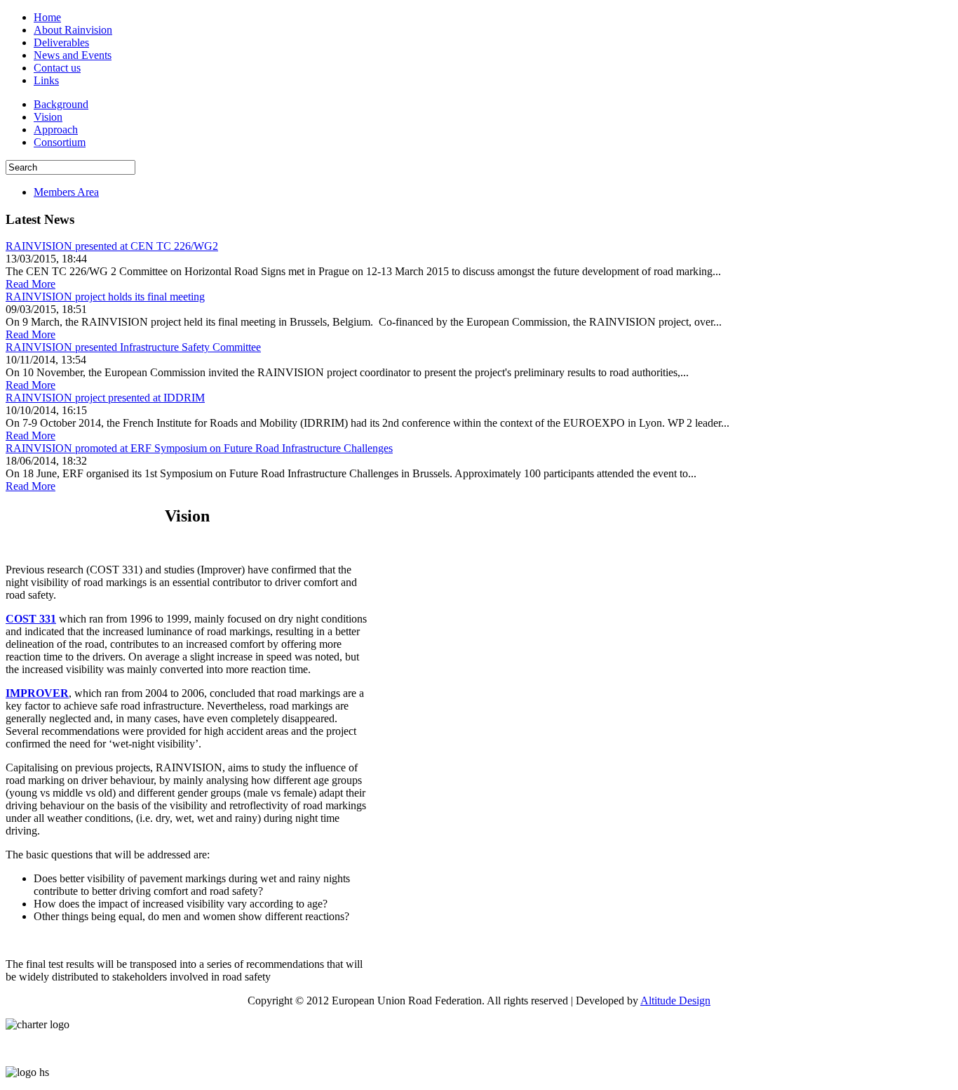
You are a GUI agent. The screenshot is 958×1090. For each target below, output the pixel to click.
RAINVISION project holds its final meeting (105, 297)
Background (61, 104)
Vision (48, 117)
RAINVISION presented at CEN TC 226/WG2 (112, 246)
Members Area (66, 192)
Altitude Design (675, 1000)
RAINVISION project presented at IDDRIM (105, 398)
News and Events (73, 55)
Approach (56, 129)
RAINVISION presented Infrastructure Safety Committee (133, 347)
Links (46, 80)
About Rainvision (73, 30)
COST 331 (31, 619)
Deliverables (61, 42)
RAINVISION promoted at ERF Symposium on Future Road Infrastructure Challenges (199, 448)
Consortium (60, 142)
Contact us (57, 68)
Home (47, 17)
